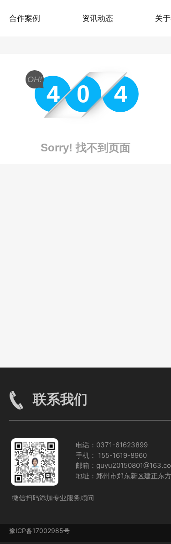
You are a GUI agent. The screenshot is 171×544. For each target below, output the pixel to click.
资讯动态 (97, 18)
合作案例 (24, 18)
